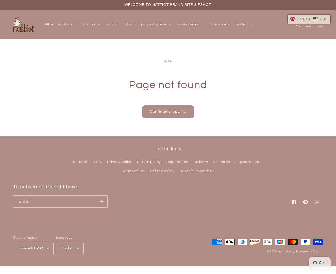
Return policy (149, 162)
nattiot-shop (286, 251)
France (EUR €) (31, 248)
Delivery (200, 162)
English (68, 248)
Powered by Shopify (309, 251)
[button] (60, 24)
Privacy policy (119, 162)
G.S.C (97, 162)
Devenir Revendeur (196, 171)
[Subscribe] (101, 201)
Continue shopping (168, 111)
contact (80, 162)
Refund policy (162, 171)
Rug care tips (247, 162)
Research (221, 162)
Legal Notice (177, 162)
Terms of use (133, 171)
